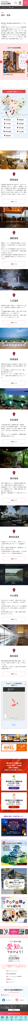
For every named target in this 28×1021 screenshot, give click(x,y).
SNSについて (6, 995)
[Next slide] (27, 62)
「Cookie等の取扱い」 (6, 1007)
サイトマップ (11, 982)
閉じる (14, 725)
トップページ (3, 7)
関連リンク (10, 979)
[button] (12, 288)
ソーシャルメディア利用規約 (15, 976)
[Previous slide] (1, 62)
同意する (14, 1010)
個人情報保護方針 (12, 973)
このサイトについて (12, 971)
